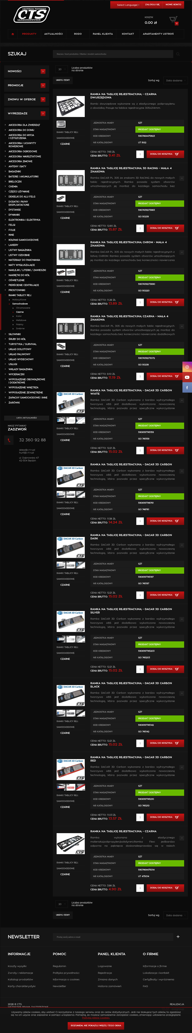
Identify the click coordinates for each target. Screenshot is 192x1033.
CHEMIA (13, 186)
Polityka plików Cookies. (96, 1018)
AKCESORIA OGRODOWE (23, 151)
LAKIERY (13, 245)
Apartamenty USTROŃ (158, 34)
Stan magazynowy (104, 129)
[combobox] (62, 69)
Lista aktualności (26, 418)
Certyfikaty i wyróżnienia (158, 979)
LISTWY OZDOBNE (19, 255)
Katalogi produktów (20, 979)
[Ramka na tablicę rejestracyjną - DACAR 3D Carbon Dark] (71, 535)
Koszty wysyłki (17, 966)
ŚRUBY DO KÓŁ (17, 339)
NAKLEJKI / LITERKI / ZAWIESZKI (27, 270)
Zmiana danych (108, 979)
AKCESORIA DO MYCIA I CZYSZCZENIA (21, 136)
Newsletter (23, 937)
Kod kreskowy (102, 136)
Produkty (29, 34)
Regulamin (59, 966)
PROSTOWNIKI (17, 290)
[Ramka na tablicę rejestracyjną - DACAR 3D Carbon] (71, 464)
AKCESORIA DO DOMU (21, 130)
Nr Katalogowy (102, 143)
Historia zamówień (109, 986)
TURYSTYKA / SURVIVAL (23, 344)
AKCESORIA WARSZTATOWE (25, 156)
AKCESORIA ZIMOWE (20, 161)
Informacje (19, 954)
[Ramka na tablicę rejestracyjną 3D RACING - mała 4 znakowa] (71, 168)
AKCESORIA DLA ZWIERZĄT (24, 125)
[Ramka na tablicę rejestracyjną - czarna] (71, 831)
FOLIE (12, 230)
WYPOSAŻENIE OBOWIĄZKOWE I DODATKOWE (27, 381)
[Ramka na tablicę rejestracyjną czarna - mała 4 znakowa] (71, 316)
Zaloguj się (152, 5)
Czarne (65, 144)
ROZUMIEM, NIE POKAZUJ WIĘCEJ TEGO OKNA (96, 1026)
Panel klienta (103, 34)
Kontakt (128, 34)
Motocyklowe (19, 300)
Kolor (19, 316)
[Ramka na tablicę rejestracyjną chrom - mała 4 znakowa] (71, 242)
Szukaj (17, 54)
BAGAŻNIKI (15, 171)
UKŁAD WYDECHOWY (21, 359)
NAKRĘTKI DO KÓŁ (19, 275)
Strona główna (13, 34)
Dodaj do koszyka (161, 154)
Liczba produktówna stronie (82, 69)
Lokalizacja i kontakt (156, 973)
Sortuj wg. (154, 80)
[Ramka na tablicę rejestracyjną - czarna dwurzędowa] (71, 94)
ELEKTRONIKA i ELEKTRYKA (24, 220)
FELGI (12, 225)
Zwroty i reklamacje (20, 973)
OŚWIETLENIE (17, 280)
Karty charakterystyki (21, 986)
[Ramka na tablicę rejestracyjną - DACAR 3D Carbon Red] (71, 757)
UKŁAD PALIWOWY (19, 354)
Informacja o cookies (66, 979)
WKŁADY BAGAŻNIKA (21, 369)
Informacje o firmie (155, 966)
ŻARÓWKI (14, 403)
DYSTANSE (15, 210)
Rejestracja (105, 973)
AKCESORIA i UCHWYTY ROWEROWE (22, 145)
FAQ (145, 986)
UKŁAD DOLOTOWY (20, 349)
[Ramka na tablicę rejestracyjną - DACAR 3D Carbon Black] (71, 683)
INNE (11, 235)
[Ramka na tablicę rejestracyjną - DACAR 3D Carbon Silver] (71, 609)
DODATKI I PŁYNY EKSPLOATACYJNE (19, 203)
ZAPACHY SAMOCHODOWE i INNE (28, 398)
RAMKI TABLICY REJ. (67, 132)
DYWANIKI (14, 215)
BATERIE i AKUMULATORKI (23, 176)
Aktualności (53, 34)
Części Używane (19, 191)
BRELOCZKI (15, 182)
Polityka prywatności (66, 973)
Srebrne (20, 329)
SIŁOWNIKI (15, 334)
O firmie (150, 954)
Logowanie (105, 966)
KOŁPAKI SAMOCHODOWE (24, 240)
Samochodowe (65, 138)
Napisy (19, 324)
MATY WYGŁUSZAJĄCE (22, 265)
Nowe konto (173, 5)
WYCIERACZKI (16, 374)
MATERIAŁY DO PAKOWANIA (24, 260)
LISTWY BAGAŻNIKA (20, 250)
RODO (78, 34)
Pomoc (59, 954)
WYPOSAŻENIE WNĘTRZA (23, 387)
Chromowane (23, 308)
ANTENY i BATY (17, 166)
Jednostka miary (103, 123)
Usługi (13, 364)
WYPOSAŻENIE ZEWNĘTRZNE (26, 392)
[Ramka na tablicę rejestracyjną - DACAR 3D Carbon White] (71, 390)
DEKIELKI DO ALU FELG (22, 197)
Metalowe (21, 320)
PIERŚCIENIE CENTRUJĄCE (24, 285)
